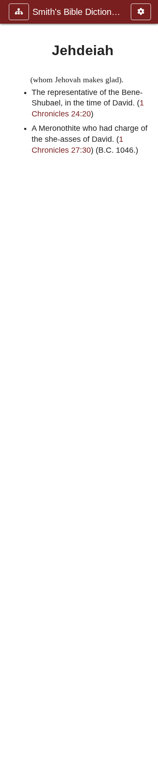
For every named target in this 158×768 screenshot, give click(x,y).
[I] (10, 384)
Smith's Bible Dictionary (77, 12)
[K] (148, 384)
